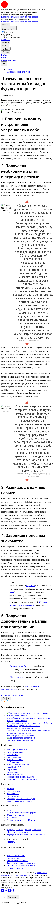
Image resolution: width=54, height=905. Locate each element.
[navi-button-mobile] (4, 63)
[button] (4, 55)
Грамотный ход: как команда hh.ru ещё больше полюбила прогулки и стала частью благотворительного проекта (28, 733)
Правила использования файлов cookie (19, 22)
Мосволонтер (16, 677)
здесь (11, 592)
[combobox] (13, 897)
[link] (6, 49)
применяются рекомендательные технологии (24, 873)
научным (30, 585)
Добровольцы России (20, 666)
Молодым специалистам (18, 72)
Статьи (10, 69)
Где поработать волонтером (20, 740)
